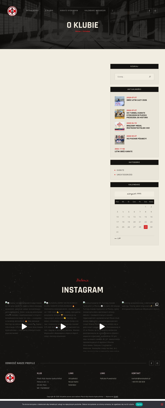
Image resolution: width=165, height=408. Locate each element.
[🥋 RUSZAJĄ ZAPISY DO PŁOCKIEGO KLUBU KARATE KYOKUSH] (63, 326)
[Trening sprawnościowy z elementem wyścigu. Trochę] (141, 326)
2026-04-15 (132, 123)
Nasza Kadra (73, 382)
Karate (120, 170)
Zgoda (139, 404)
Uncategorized (124, 174)
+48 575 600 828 (138, 382)
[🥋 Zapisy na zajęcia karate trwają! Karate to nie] (24, 326)
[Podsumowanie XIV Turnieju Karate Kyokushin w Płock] (102, 326)
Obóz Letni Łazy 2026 (137, 100)
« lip (118, 238)
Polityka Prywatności (108, 378)
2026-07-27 (132, 97)
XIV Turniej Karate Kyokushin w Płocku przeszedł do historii (137, 115)
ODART (116, 397)
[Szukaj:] (134, 77)
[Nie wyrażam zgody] (162, 404)
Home (78, 31)
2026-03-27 (132, 136)
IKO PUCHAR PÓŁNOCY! (137, 138)
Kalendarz (72, 385)
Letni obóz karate (123, 151)
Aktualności (73, 378)
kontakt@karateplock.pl (141, 378)
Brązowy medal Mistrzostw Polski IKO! (138, 127)
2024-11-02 (120, 149)
